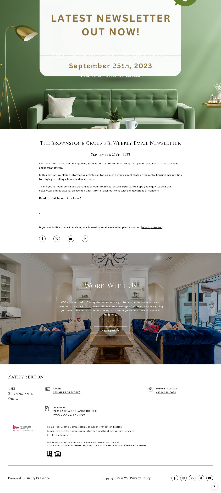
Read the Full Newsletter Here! (60, 197)
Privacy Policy (140, 478)
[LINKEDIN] (192, 478)
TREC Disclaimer (57, 434)
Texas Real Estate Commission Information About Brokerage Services (90, 430)
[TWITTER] (201, 478)
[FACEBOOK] (174, 478)
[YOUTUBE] (209, 478)
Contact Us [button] (110, 331)
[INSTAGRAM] (183, 478)
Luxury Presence (38, 478)
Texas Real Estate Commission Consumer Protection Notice (84, 426)
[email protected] (152, 227)
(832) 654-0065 (166, 392)
